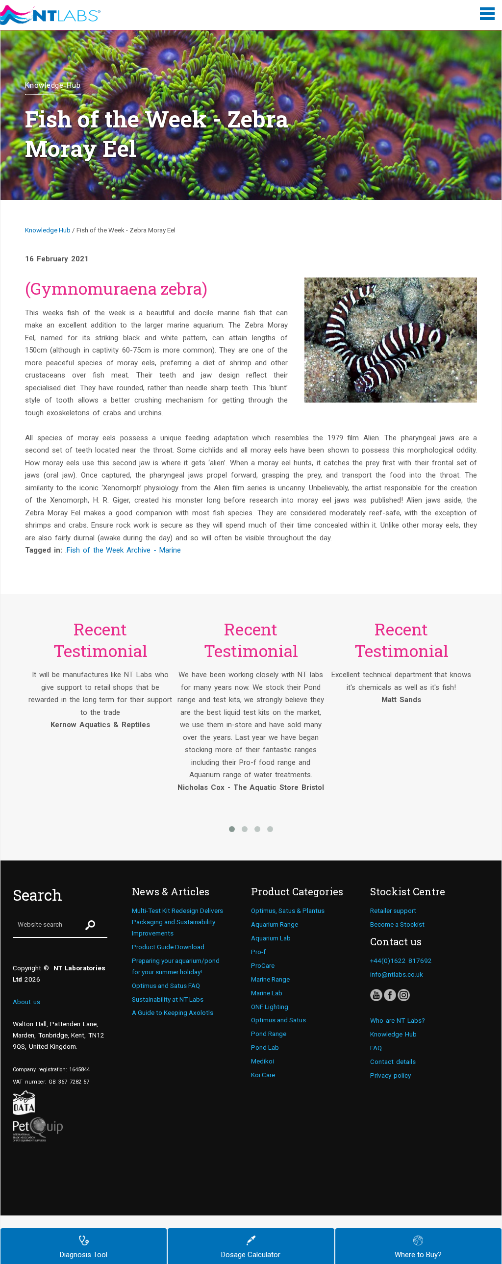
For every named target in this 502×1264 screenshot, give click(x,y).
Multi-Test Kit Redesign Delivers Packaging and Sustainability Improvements (177, 922)
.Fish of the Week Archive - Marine (123, 550)
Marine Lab (266, 993)
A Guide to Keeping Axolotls (172, 1012)
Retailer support (393, 910)
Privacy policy (390, 1075)
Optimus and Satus (278, 1020)
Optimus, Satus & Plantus (288, 910)
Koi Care (263, 1075)
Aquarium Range (274, 924)
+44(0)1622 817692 (401, 960)
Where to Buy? (418, 1254)
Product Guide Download (168, 947)
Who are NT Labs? (397, 1020)
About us (26, 1002)
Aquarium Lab (271, 938)
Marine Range (270, 979)
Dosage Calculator (250, 1254)
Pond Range (268, 1033)
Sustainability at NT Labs (167, 999)
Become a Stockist (397, 924)
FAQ (376, 1048)
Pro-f (258, 952)
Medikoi (262, 1061)
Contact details (393, 1061)
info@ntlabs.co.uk (396, 974)
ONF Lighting (269, 1007)
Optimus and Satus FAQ (166, 985)
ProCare (263, 965)
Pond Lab (265, 1047)
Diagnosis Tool (83, 1254)
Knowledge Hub (48, 230)
